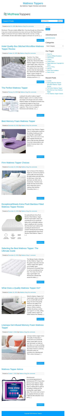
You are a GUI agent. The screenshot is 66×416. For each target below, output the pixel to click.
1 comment (32, 255)
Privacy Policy (51, 67)
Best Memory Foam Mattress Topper (18, 121)
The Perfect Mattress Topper (15, 88)
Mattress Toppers (33, 3)
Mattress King (21, 26)
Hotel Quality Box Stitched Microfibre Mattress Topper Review (54, 84)
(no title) (49, 81)
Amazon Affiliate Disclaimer (54, 56)
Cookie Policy (50, 61)
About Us (49, 54)
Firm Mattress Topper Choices (15, 162)
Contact (49, 59)
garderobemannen (50, 38)
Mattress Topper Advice (12, 369)
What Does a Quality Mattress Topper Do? (21, 288)
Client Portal (50, 57)
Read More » (40, 40)
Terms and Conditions (53, 70)
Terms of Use (50, 72)
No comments (30, 26)
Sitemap (49, 68)
